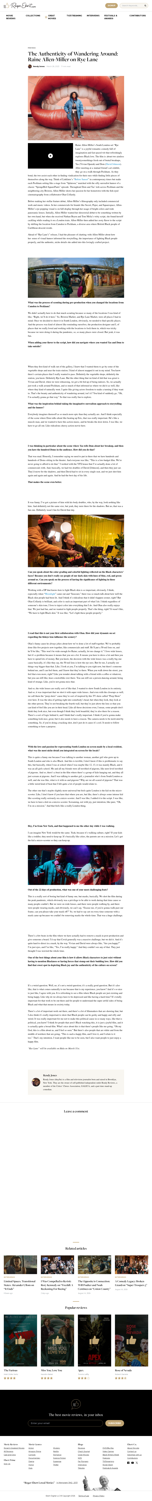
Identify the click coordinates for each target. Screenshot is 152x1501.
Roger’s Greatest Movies (14, 1448)
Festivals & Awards (110, 17)
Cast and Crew (10, 1455)
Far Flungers (83, 1461)
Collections (33, 16)
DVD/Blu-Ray (108, 1448)
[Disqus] (76, 1206)
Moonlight (50, 593)
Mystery (56, 1448)
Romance (57, 1455)
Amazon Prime (34, 1451)
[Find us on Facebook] (128, 1463)
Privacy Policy (98, 1496)
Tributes (81, 1468)
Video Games (108, 1451)
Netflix (56, 1451)
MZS (80, 1458)
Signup (111, 5)
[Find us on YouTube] (132, 1463)
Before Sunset (81, 179)
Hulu (30, 1468)
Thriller (56, 1465)
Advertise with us (134, 1455)
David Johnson (113, 164)
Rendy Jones (39, 66)
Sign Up (7, 1464)
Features (106, 1458)
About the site (133, 1448)
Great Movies (52, 17)
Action (31, 1448)
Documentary (34, 1458)
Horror (31, 1465)
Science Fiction (59, 1458)
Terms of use (83, 1496)
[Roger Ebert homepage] (20, 5)
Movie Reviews (10, 17)
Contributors (137, 16)
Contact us (131, 1451)
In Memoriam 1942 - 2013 (67, 1483)
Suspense (57, 1461)
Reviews (81, 1448)
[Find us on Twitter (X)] (137, 1463)
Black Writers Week (111, 1455)
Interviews (93, 16)
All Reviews (8, 1451)
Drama (31, 1461)
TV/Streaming (74, 16)
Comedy (32, 1455)
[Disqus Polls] (76, 1147)
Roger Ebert (108, 1465)
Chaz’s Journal (84, 1451)
